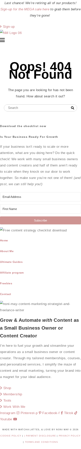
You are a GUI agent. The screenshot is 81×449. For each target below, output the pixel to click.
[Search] (72, 108)
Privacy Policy (70, 436)
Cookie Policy (10, 436)
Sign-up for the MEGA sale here (24, 9)
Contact (5, 294)
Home (4, 240)
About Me (7, 251)
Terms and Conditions (41, 442)
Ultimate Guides (11, 261)
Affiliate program (12, 272)
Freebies (6, 283)
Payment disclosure (41, 436)
